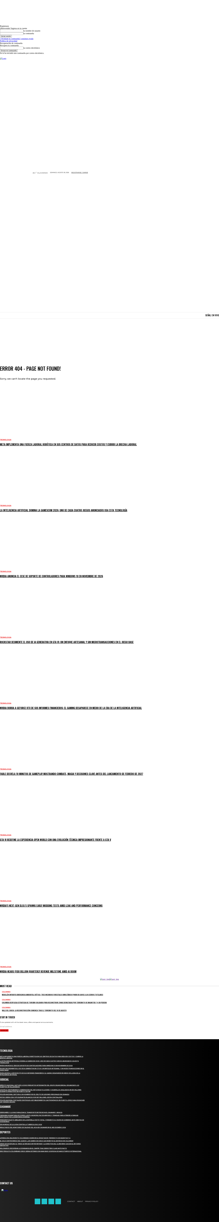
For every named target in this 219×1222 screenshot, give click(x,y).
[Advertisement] (109, 337)
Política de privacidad (8, 41)
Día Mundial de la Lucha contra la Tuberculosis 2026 (21, 1124)
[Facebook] (37, 1201)
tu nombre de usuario (31, 31)
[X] (51, 1201)
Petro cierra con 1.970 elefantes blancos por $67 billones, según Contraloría (31, 1097)
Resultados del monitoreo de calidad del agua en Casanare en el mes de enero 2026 (33, 1127)
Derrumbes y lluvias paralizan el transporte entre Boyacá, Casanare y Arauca (31, 1112)
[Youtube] (58, 1201)
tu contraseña (28, 33)
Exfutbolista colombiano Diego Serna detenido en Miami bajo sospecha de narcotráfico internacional (40, 1151)
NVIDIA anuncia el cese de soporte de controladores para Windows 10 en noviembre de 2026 (36, 1065)
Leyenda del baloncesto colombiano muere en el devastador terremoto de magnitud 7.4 (35, 1138)
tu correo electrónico (31, 48)
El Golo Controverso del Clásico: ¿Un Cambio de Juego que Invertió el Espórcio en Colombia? (36, 1141)
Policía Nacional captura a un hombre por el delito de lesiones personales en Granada (34, 1094)
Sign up (4, 1030)
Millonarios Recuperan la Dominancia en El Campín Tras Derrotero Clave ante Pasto (33, 1148)
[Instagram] (44, 1201)
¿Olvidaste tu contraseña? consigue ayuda (16, 39)
